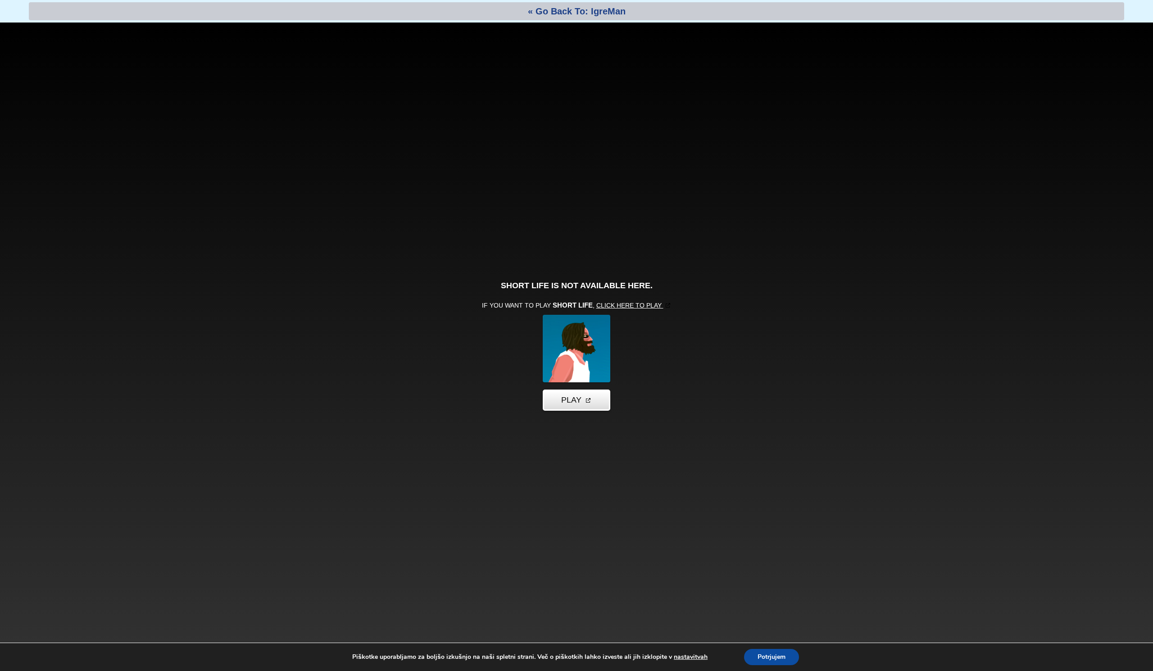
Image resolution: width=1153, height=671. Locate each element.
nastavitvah (691, 657)
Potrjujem (771, 657)
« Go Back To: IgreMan (577, 11)
